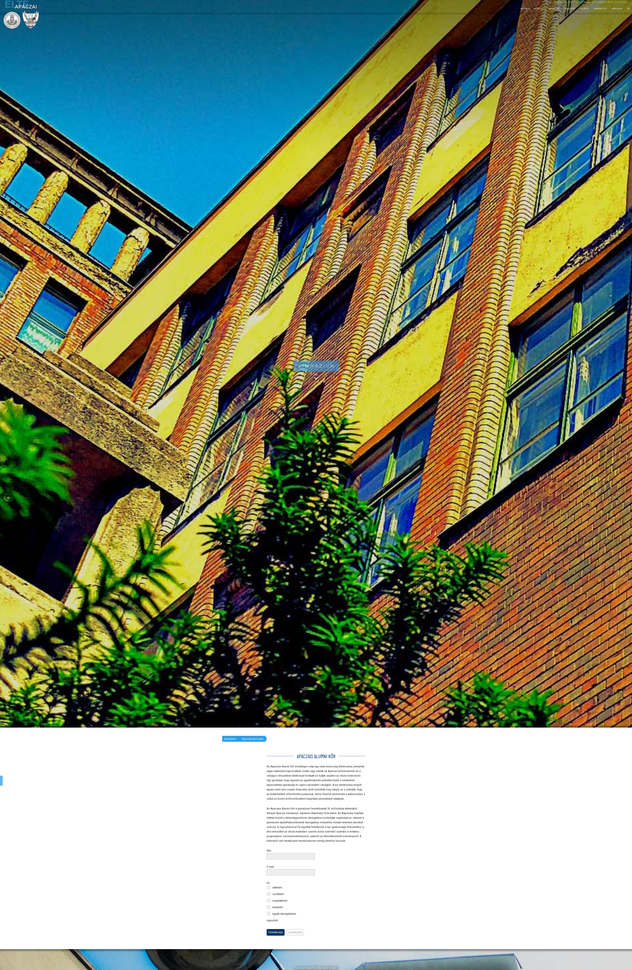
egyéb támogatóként (284, 913)
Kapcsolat (617, 9)
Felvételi (539, 9)
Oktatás (584, 9)
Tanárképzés (600, 9)
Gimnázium (554, 9)
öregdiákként (279, 900)
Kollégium (569, 9)
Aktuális (525, 9)
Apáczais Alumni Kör (252, 739)
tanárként (277, 907)
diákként (277, 887)
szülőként (278, 894)
